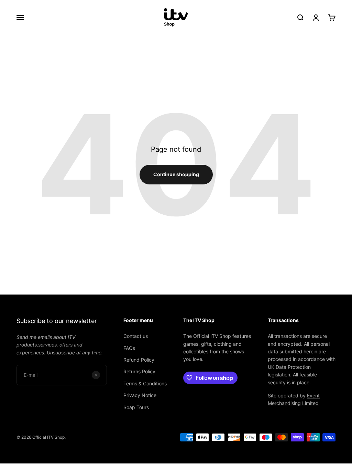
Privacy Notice (139, 395)
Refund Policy (138, 360)
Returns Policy (139, 371)
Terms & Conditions (145, 383)
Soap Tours (136, 407)
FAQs (129, 348)
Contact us (135, 336)
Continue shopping (176, 174)
